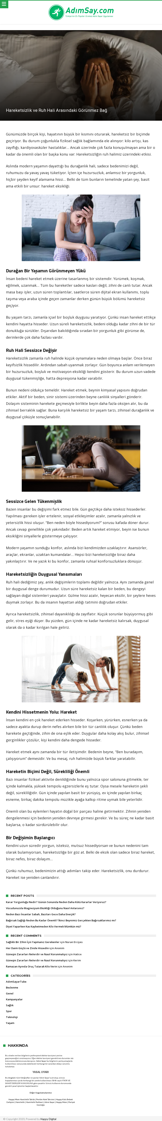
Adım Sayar (41, 1061)
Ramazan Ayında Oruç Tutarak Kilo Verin (31, 966)
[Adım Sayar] (81, 4)
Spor (9, 1011)
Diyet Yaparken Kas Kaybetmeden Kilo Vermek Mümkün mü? (43, 926)
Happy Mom (61, 1102)
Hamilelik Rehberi (34, 1102)
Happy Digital (48, 1119)
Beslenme (12, 987)
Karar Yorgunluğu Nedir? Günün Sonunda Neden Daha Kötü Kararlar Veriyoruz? (56, 902)
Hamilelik (20, 1102)
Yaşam (10, 1023)
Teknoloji (12, 1017)
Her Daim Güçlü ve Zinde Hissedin (27, 948)
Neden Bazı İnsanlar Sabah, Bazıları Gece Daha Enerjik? (41, 914)
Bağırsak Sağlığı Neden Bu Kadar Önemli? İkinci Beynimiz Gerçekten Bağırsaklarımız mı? (61, 920)
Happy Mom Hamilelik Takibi (21, 1099)
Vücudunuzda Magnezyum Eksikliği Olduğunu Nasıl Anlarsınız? (45, 908)
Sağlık (9, 1005)
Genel (9, 993)
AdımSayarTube (16, 981)
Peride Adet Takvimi (45, 1099)
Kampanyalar (14, 999)
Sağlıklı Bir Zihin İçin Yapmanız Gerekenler (32, 942)
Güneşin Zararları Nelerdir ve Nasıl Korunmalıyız (37, 954)
